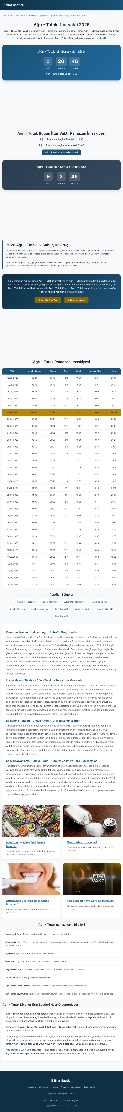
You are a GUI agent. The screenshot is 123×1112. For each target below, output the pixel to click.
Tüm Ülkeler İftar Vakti (48, 300)
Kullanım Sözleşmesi (70, 1100)
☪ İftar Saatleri (13, 5)
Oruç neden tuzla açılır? (82, 842)
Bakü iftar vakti (61, 616)
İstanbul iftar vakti (49, 602)
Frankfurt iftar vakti (105, 609)
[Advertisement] (61, 106)
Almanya (65, 1087)
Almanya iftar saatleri (25, 602)
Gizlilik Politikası (51, 1100)
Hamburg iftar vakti (40, 609)
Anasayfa (31, 1087)
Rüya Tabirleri (90, 1087)
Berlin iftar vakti (82, 609)
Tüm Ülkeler (43, 1087)
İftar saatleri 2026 (15, 1049)
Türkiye (55, 1087)
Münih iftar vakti (17, 609)
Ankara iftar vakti (100, 602)
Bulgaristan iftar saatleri (75, 602)
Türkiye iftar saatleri (76, 300)
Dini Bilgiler (76, 1087)
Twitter (73, 1093)
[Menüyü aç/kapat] (118, 5)
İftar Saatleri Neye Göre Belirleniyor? (90, 900)
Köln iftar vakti (61, 609)
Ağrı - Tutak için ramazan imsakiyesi (61, 152)
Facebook (51, 1093)
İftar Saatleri (61, 1106)
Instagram (62, 1093)
